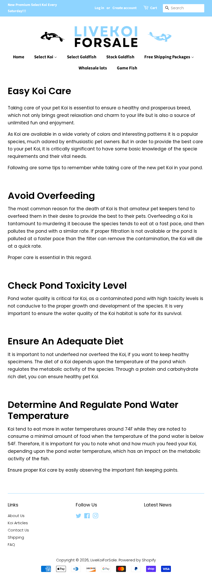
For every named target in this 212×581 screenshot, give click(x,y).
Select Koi (44, 57)
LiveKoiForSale (103, 560)
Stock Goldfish (120, 57)
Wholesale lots (93, 68)
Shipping (16, 537)
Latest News (158, 505)
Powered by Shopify (137, 560)
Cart (153, 8)
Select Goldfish (81, 57)
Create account (124, 8)
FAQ (11, 544)
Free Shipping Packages (167, 57)
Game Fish (127, 68)
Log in (99, 8)
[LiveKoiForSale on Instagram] (95, 516)
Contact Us (18, 530)
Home (18, 57)
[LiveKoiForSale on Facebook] (87, 516)
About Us (16, 515)
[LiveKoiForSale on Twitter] (78, 516)
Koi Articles (18, 523)
